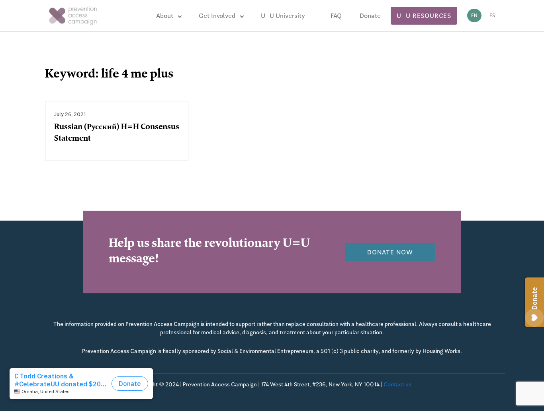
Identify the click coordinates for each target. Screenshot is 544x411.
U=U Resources (424, 15)
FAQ (336, 15)
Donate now (390, 252)
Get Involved (217, 15)
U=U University (283, 15)
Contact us (397, 384)
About (164, 15)
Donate (370, 15)
